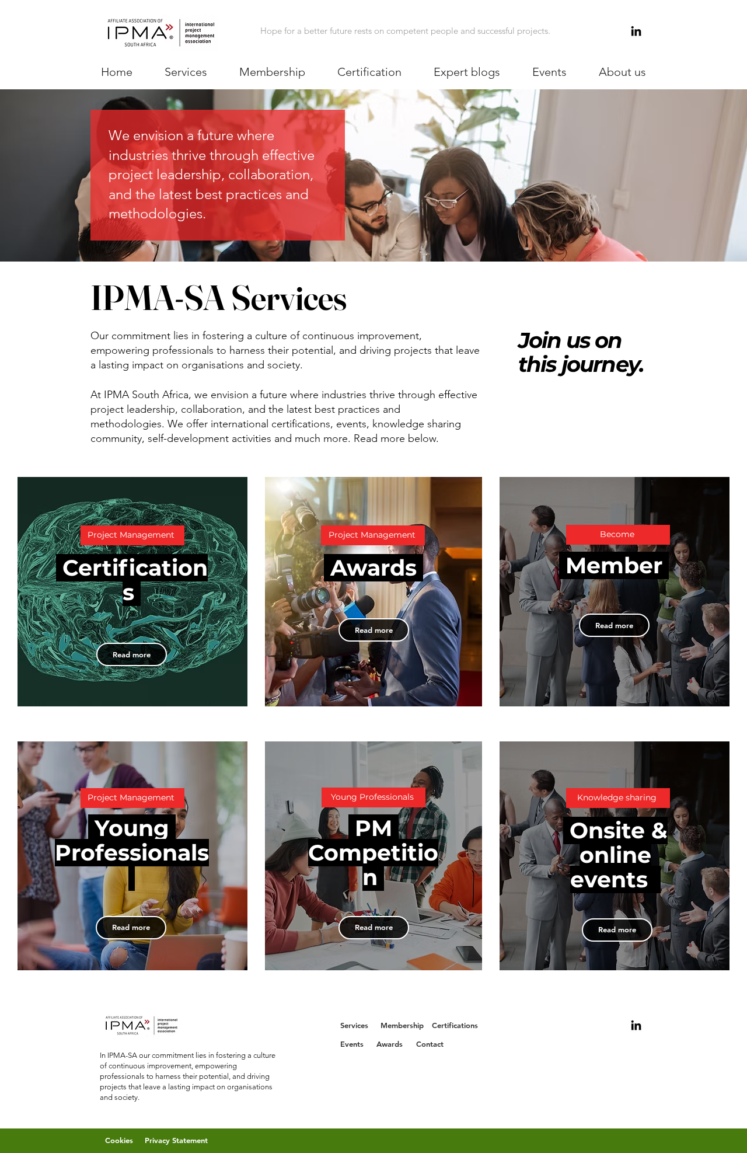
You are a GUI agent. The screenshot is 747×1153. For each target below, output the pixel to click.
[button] (186, 71)
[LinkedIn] (636, 31)
